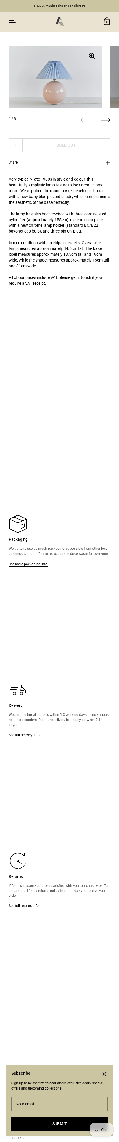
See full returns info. (24, 905)
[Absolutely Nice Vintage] (59, 22)
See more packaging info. (28, 564)
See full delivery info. (24, 735)
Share (13, 162)
